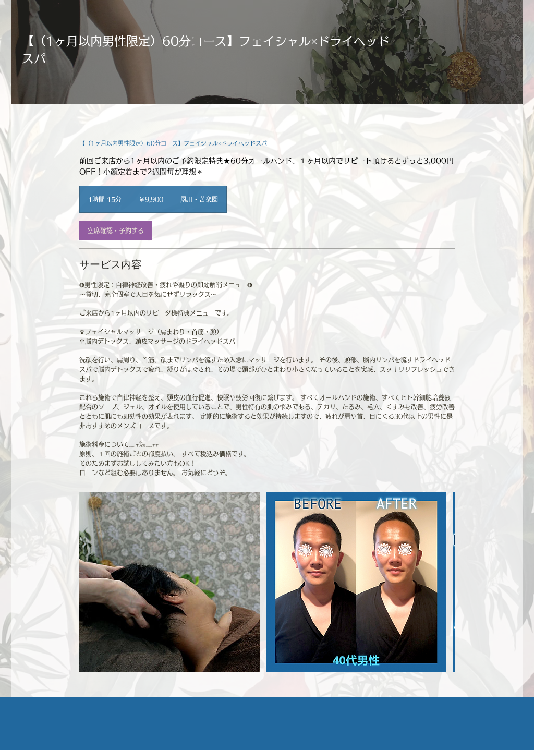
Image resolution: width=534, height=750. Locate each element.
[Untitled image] (356, 582)
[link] (115, 230)
